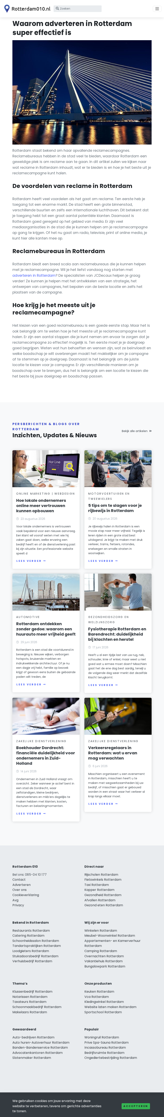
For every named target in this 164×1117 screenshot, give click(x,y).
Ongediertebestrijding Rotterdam (110, 1057)
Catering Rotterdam (28, 935)
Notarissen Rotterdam (29, 996)
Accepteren (135, 1106)
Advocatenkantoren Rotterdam (37, 1052)
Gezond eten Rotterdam (103, 905)
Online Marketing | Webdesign (45, 494)
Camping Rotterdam (100, 951)
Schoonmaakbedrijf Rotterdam (36, 1007)
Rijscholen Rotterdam (101, 874)
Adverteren (21, 884)
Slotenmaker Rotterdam (31, 1057)
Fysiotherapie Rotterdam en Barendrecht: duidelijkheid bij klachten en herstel (117, 634)
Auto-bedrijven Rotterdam (33, 1037)
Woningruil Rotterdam (101, 1037)
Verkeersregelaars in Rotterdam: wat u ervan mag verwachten (112, 753)
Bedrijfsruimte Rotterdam (104, 1052)
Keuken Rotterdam (99, 991)
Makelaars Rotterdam (29, 1012)
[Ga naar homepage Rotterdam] (26, 8)
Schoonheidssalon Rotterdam (35, 940)
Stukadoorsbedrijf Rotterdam (35, 956)
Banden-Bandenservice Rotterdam (40, 1047)
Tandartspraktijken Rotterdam (36, 945)
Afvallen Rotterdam (99, 900)
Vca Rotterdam (96, 996)
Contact (19, 879)
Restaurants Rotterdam (31, 930)
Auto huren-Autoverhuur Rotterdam (40, 1042)
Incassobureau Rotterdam (105, 1047)
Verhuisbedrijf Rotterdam (32, 961)
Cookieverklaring (25, 895)
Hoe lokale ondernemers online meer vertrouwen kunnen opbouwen (41, 506)
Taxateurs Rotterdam (29, 1001)
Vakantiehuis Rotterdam (103, 961)
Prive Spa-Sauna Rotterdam (106, 1042)
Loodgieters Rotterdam (30, 951)
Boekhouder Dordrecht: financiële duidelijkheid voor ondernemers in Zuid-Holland (45, 755)
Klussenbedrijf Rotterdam (32, 991)
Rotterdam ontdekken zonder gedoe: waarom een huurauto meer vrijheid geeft (46, 629)
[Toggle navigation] (157, 9)
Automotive (28, 617)
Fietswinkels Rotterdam (102, 879)
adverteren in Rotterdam (34, 275)
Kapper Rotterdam (99, 889)
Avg (15, 900)
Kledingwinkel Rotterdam (104, 1001)
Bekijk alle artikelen (135, 431)
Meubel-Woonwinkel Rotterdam (109, 935)
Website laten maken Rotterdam (110, 1007)
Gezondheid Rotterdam (102, 895)
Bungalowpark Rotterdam (104, 966)
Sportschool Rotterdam (103, 1012)
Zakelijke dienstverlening (41, 741)
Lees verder (29, 561)
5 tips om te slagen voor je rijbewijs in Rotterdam (115, 508)
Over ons (19, 889)
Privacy (18, 905)
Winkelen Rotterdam (100, 930)
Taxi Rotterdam (96, 884)
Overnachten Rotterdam (104, 956)
